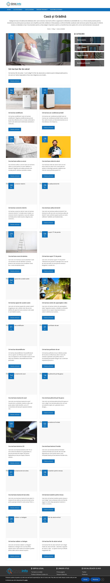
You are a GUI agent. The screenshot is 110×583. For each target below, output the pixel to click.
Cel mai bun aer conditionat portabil (52, 113)
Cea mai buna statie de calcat (51, 161)
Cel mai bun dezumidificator (16, 349)
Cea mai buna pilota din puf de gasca (53, 398)
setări (25, 580)
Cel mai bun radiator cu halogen (17, 541)
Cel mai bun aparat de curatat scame (19, 303)
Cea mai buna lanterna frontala (51, 446)
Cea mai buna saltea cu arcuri (17, 161)
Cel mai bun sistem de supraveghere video (54, 303)
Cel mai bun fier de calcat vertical (52, 541)
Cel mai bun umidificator (15, 113)
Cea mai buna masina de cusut (17, 398)
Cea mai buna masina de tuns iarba (18, 495)
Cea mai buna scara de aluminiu (17, 256)
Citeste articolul (14, 81)
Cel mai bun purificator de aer (51, 349)
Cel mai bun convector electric (17, 208)
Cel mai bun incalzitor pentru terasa (52, 495)
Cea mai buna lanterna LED (16, 446)
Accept (85, 579)
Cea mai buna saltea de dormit (51, 208)
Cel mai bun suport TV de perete (51, 256)
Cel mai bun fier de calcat (19, 69)
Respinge (95, 579)
